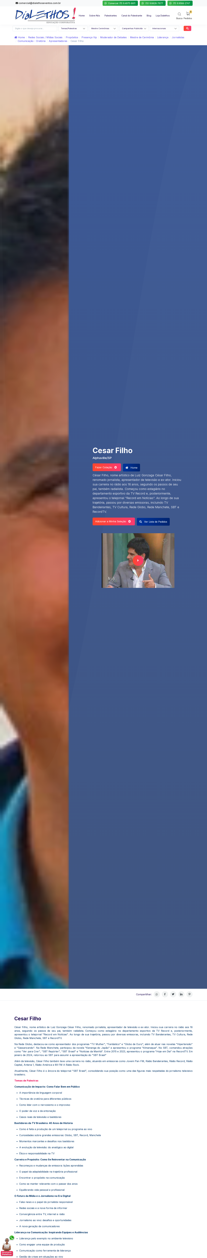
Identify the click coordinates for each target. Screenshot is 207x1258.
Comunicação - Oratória (31, 40)
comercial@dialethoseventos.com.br (39, 3)
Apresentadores (58, 40)
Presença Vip (89, 37)
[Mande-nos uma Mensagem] (8, 1245)
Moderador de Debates (113, 37)
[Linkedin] (181, 994)
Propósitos (72, 37)
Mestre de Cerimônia (142, 37)
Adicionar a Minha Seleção (111, 521)
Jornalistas (178, 37)
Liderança (162, 37)
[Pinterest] (189, 994)
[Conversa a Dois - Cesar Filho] (138, 560)
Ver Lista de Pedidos (155, 521)
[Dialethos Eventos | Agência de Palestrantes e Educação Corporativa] (45, 15)
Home (21, 37)
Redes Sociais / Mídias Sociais (45, 37)
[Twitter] (173, 994)
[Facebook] (165, 994)
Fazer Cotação (104, 467)
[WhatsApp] (157, 994)
